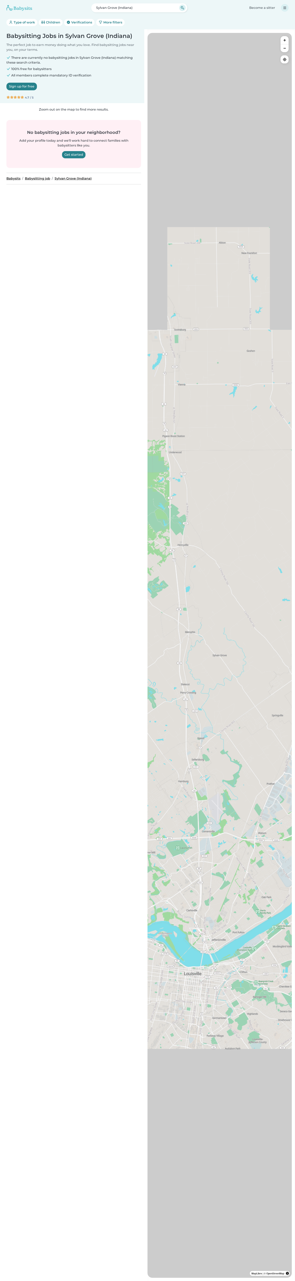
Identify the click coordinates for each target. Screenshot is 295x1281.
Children (52, 22)
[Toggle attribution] (287, 1273)
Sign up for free (21, 86)
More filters (112, 22)
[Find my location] (285, 59)
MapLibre (256, 1273)
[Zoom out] (285, 48)
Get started (73, 155)
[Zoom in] (285, 40)
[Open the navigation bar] (285, 8)
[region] (220, 655)
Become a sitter (262, 8)
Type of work (24, 22)
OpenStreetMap (275, 1273)
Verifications (81, 22)
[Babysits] (19, 7)
